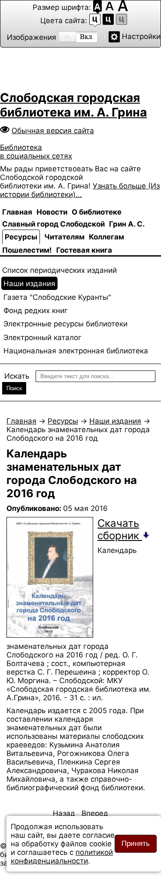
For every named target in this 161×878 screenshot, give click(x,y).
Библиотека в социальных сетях (36, 151)
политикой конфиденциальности (62, 856)
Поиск (14, 388)
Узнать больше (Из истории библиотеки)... (80, 190)
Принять (136, 843)
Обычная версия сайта (53, 130)
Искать (16, 376)
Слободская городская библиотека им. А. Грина (73, 104)
